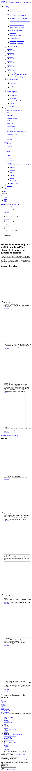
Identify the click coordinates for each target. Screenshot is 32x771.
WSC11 (5, 734)
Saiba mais (6, 212)
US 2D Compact (7, 737)
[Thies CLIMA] (16, 2)
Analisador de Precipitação (10, 736)
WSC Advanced (12, 734)
